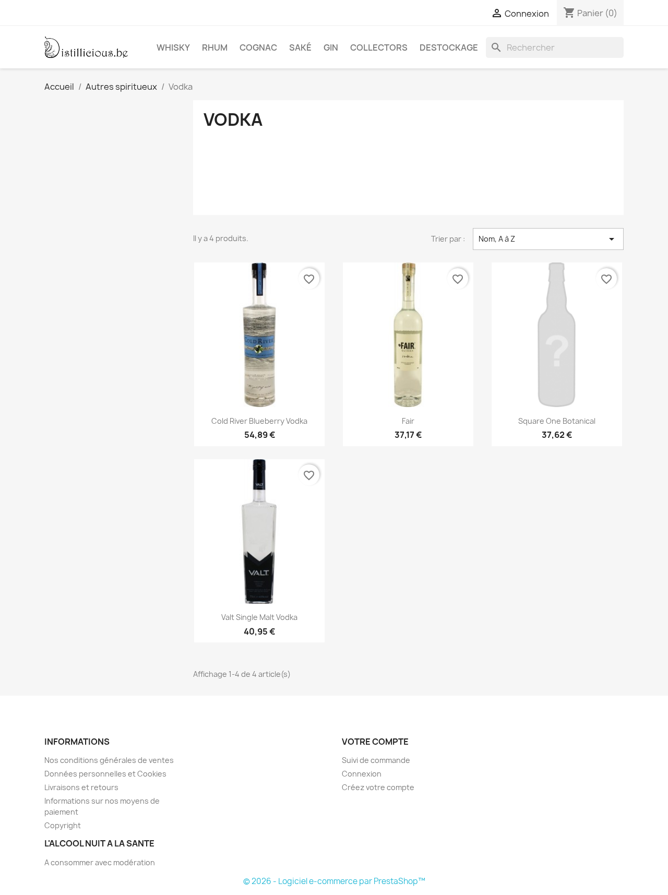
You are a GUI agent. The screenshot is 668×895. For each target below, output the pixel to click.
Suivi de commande (376, 760)
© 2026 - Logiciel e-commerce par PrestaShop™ (334, 881)
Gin (331, 47)
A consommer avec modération (99, 862)
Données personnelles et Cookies (105, 774)
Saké (300, 47)
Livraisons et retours (81, 787)
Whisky (173, 47)
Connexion (361, 774)
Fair (408, 421)
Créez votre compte (378, 787)
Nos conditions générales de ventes (109, 760)
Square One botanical (556, 421)
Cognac (258, 47)
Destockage (449, 47)
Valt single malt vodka (259, 617)
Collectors (379, 47)
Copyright (62, 825)
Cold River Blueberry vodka (259, 421)
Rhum (215, 47)
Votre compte (375, 741)
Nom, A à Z (548, 239)
